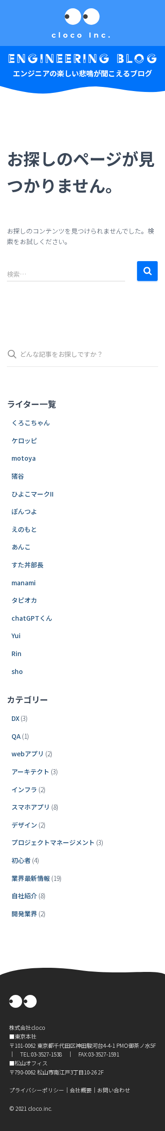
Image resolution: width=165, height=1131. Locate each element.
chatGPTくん (31, 618)
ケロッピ (24, 440)
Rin (16, 653)
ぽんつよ (24, 511)
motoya (23, 458)
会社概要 (81, 1090)
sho (17, 671)
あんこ (21, 546)
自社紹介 (24, 895)
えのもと (24, 529)
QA (16, 736)
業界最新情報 (30, 878)
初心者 (21, 860)
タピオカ (24, 600)
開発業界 (24, 913)
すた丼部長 (27, 564)
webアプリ (27, 753)
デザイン (24, 824)
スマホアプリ (30, 806)
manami (23, 582)
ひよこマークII (32, 493)
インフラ (24, 789)
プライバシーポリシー (36, 1090)
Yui (16, 635)
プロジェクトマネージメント (53, 842)
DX (15, 718)
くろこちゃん (30, 422)
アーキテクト (30, 771)
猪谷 (17, 475)
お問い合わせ (113, 1090)
